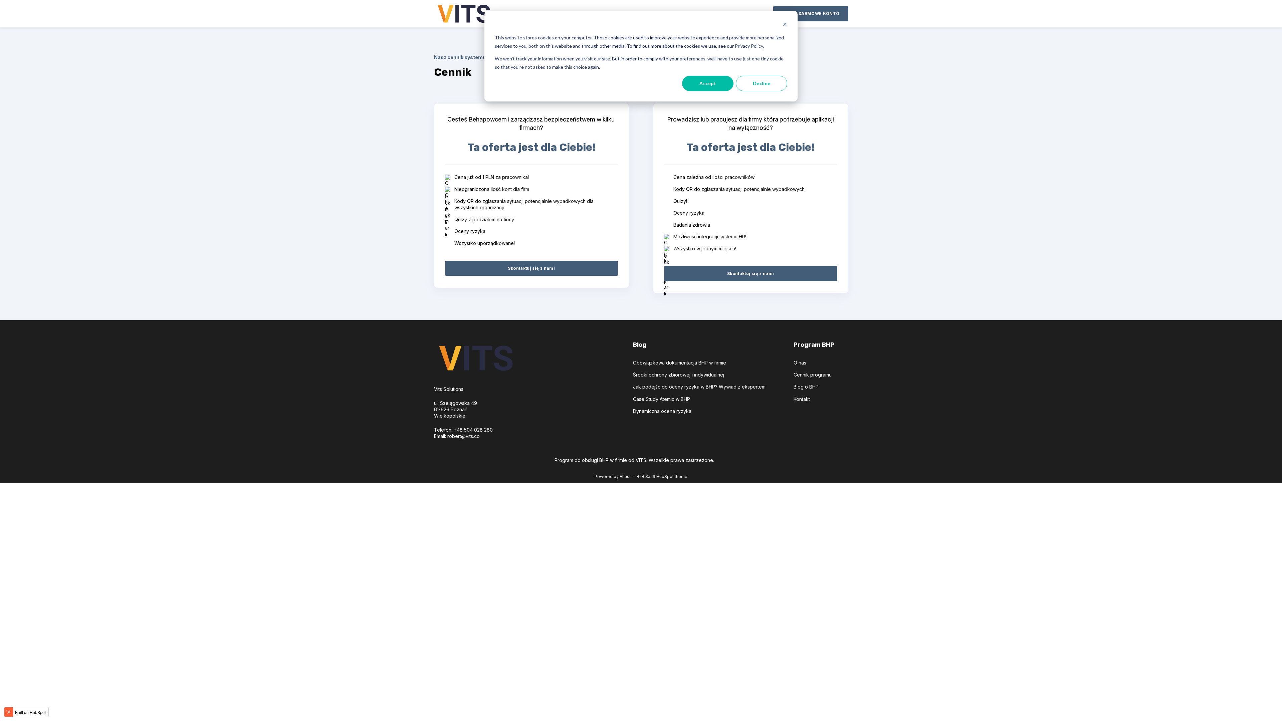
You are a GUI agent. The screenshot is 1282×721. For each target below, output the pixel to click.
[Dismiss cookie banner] (785, 25)
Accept (707, 83)
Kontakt (802, 399)
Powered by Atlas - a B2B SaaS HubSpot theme (641, 476)
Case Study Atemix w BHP (661, 399)
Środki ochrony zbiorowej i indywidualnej (678, 375)
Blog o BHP (806, 387)
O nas (800, 363)
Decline (762, 83)
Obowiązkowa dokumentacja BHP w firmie (679, 363)
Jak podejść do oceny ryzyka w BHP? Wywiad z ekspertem (699, 387)
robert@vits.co (463, 436)
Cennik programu (813, 375)
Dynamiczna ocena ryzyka (662, 411)
